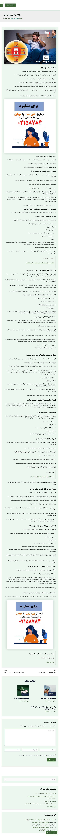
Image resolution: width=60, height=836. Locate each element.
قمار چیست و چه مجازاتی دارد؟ (21, 698)
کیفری (12, 18)
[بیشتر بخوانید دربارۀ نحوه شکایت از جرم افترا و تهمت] (50, 690)
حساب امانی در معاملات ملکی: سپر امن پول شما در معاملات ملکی (40, 804)
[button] (10, 5)
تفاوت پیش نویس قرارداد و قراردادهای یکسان (45, 794)
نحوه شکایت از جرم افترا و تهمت (48, 698)
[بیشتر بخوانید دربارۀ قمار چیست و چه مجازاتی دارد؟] (23, 690)
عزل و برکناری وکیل (51, 806)
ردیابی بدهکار (50, 662)
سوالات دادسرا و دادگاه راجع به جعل (40, 822)
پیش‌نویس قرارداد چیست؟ (50, 801)
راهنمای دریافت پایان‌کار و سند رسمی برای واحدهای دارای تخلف (41, 796)
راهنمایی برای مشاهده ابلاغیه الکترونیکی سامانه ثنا (39, 263)
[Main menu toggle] (1, 5)
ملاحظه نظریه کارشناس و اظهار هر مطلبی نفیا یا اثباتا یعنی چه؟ (38, 820)
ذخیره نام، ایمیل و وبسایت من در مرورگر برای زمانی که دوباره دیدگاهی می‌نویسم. (36, 755)
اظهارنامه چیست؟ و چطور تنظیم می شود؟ (42, 477)
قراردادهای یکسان (52, 799)
